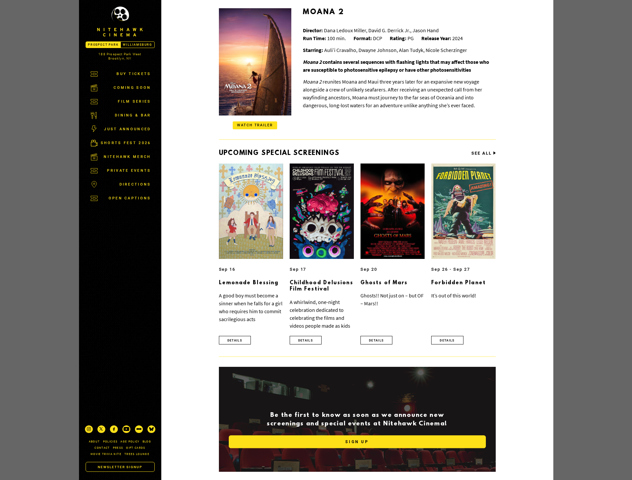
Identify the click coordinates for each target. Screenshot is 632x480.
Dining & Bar (133, 115)
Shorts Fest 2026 (126, 143)
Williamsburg (137, 44)
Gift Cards (135, 447)
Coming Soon (132, 88)
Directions (135, 184)
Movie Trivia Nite (106, 454)
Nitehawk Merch (127, 157)
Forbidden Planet (458, 283)
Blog (147, 441)
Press (118, 447)
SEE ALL (481, 153)
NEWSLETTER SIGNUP (120, 467)
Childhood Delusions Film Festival (321, 286)
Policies (110, 441)
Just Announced (127, 129)
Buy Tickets (134, 74)
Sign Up (357, 442)
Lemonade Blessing (249, 283)
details (234, 340)
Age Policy (130, 441)
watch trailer (255, 125)
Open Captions (130, 198)
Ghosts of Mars (384, 283)
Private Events (129, 170)
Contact (102, 447)
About (94, 441)
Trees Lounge (136, 454)
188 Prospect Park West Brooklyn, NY (119, 56)
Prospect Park (103, 44)
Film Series (134, 101)
